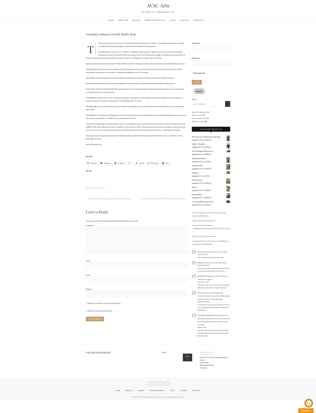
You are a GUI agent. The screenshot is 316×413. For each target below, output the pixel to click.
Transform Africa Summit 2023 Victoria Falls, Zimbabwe (164, 199)
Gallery (136, 20)
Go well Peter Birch (219, 263)
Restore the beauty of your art (203, 221)
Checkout (198, 20)
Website (89, 289)
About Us (123, 20)
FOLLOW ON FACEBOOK (98, 352)
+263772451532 (206, 355)
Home (111, 20)
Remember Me (199, 73)
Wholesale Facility (155, 20)
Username (196, 43)
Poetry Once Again (220, 252)
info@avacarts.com (206, 352)
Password (195, 58)
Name (88, 261)
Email (88, 275)
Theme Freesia (161, 397)
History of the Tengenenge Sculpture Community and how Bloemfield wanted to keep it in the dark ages (214, 296)
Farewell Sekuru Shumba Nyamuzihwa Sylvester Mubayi (108, 199)
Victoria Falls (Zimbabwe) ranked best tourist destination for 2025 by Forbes (211, 228)
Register (199, 91)
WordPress (181, 397)
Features (100, 187)
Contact (184, 20)
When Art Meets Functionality (204, 236)
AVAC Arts (158, 5)
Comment (90, 225)
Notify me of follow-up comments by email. (104, 303)
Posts (173, 20)
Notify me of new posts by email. (100, 311)
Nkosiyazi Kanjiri (204, 252)
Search (194, 99)
